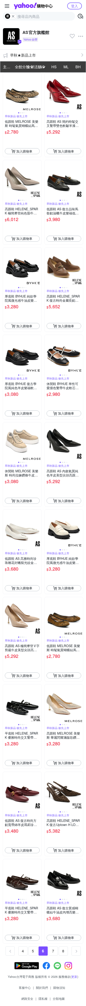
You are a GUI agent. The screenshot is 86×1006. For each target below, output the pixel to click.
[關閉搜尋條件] (13, 16)
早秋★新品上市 (23, 55)
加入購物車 (24, 151)
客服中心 (25, 987)
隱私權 (43, 998)
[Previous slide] (6, 92)
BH (78, 66)
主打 (6, 66)
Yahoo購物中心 (33, 6)
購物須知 (59, 987)
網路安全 (27, 998)
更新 (74, 976)
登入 (74, 5)
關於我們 (42, 987)
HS (54, 66)
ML (66, 66)
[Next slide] (39, 92)
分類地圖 (59, 998)
